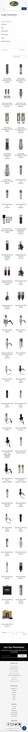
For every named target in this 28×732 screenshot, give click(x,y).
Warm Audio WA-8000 (21, 428)
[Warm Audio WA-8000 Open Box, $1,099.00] (7, 441)
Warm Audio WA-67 (7, 428)
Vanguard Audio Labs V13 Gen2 (21, 255)
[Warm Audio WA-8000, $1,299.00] (21, 418)
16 (13, 634)
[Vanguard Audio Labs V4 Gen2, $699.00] (21, 271)
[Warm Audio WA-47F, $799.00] (21, 343)
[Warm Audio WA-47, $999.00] (21, 320)
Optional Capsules (5, 41)
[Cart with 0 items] (25, 3)
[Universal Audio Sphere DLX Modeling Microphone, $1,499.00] (21, 219)
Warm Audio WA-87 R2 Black (7, 479)
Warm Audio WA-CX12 (20, 552)
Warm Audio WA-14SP (20, 305)
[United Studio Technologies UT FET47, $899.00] (7, 118)
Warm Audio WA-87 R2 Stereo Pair (20, 479)
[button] (14, 50)
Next (24, 634)
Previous (4, 632)
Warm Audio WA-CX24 (7, 576)
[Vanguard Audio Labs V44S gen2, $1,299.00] (7, 296)
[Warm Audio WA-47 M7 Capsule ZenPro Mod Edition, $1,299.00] (7, 343)
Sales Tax (14, 694)
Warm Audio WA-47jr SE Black (7, 404)
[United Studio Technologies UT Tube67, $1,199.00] (7, 144)
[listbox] (22, 56)
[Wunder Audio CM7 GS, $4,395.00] (7, 614)
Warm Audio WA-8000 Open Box (7, 451)
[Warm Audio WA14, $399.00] (21, 567)
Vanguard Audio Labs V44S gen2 (7, 306)
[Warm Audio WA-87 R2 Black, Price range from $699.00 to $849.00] (7, 469)
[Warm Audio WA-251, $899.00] (7, 320)
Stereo (2, 38)
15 (25, 632)
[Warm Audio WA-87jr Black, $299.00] (21, 493)
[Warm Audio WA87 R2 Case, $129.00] (7, 590)
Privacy (14, 697)
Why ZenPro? (14, 710)
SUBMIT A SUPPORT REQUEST (14, 675)
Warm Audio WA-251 (7, 330)
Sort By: (15, 56)
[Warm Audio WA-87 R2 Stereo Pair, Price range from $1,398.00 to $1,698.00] (21, 469)
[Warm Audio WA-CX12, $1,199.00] (21, 542)
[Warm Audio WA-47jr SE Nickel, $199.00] (21, 394)
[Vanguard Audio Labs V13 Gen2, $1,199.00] (21, 245)
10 (11, 632)
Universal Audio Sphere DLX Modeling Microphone (21, 230)
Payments (14, 692)
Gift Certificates (14, 712)
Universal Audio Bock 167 (21, 180)
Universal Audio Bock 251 (21, 205)
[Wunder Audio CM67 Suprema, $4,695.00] (21, 590)
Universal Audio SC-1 (7, 228)
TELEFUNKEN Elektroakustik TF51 (21, 79)
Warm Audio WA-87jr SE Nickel (7, 553)
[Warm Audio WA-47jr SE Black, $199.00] (7, 394)
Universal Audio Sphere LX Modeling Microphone (7, 256)
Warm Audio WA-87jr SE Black (21, 528)
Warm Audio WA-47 (21, 330)
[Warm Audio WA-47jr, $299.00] (7, 369)
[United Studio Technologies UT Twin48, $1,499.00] (21, 144)
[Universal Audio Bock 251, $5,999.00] (21, 195)
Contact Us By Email (14, 668)
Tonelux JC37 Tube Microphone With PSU (20, 104)
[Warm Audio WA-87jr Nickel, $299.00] (7, 518)
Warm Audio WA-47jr (7, 379)
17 (16, 634)
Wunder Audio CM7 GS (7, 624)
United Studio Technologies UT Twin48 (21, 154)
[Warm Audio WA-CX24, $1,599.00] (7, 567)
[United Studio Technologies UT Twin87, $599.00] (7, 170)
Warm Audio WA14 (20, 576)
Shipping (14, 690)
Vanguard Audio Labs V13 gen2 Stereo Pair (7, 281)
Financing (14, 706)
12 (16, 632)
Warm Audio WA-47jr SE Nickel (21, 404)
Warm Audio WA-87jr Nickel (7, 528)
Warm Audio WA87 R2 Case (7, 600)
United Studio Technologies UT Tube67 (7, 155)
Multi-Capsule (4, 34)
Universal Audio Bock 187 (7, 205)
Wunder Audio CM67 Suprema (21, 600)
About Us (14, 708)
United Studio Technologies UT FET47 (7, 128)
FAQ (14, 699)
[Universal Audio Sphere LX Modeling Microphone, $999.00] (7, 245)
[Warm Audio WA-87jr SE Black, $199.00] (21, 518)
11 (13, 632)
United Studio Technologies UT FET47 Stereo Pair (21, 129)
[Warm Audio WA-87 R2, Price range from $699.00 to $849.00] (21, 441)
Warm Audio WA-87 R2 (20, 451)
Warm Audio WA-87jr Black (21, 503)
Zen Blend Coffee (14, 714)
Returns (14, 696)
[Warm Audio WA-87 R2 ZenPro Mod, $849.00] (7, 493)
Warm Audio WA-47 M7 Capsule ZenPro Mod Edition (7, 354)
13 (19, 632)
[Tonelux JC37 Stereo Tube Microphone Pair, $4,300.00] (7, 94)
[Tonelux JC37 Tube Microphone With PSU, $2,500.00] (21, 94)
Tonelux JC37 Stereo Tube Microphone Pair (7, 104)
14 (22, 632)
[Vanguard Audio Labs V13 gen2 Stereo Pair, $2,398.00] (7, 271)
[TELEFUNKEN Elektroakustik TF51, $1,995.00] (21, 69)
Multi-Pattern (4, 31)
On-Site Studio (14, 716)
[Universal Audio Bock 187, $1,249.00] (7, 195)
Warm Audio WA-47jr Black (21, 379)
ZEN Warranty (14, 688)
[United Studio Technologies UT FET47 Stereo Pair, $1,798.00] (21, 118)
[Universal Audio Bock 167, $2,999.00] (21, 170)
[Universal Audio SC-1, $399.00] (7, 219)
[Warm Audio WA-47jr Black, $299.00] (21, 369)
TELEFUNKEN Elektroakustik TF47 (7, 79)
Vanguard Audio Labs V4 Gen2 (21, 281)
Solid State (3, 24)
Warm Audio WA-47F (21, 353)
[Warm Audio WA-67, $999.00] (7, 418)
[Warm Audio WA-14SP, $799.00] (21, 296)
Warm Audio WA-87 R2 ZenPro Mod (7, 503)
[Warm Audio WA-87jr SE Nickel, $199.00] (7, 542)
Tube (2, 27)
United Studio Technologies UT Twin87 (7, 180)
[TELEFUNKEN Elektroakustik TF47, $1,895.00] (7, 69)
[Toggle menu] (2, 3)
